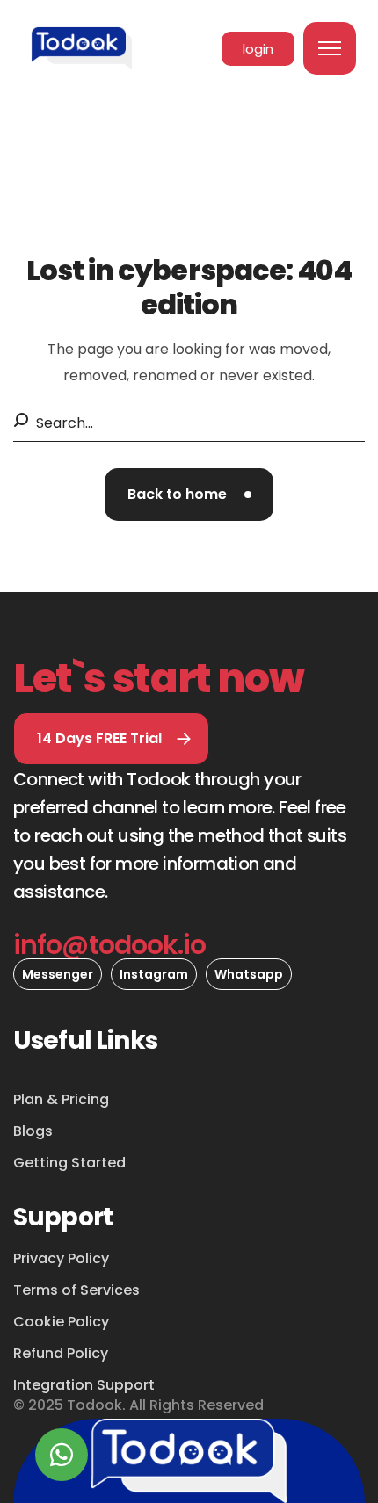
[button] (189, 494)
